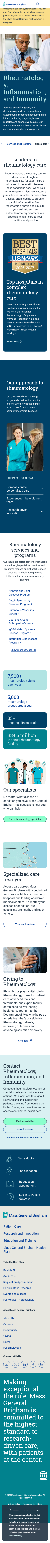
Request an (18, 1282)
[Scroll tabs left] (1, 144)
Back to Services (15, 38)
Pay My (9, 1270)
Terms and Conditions (32, 1504)
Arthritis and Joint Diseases (20, 592)
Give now (23, 1040)
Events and (14, 1293)
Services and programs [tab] (19, 143)
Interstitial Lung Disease (23, 640)
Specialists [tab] (41, 143)
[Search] (38, 4)
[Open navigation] (45, 4)
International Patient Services (23, 1137)
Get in (10, 1276)
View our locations (25, 924)
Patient (12, 1226)
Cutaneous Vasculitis (21, 611)
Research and (21, 1233)
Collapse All (27, 478)
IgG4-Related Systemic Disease (22, 631)
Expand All (13, 478)
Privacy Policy (15, 1535)
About (8, 1318)
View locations (25, 1129)
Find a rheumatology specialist (25, 819)
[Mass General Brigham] (14, 4)
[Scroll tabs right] (48, 144)
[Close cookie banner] (37, 1511)
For (12, 1347)
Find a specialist (25, 1121)
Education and (19, 1241)
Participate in (17, 1288)
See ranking (13, 341)
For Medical (18, 1299)
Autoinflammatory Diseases (20, 602)
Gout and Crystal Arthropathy (20, 621)
